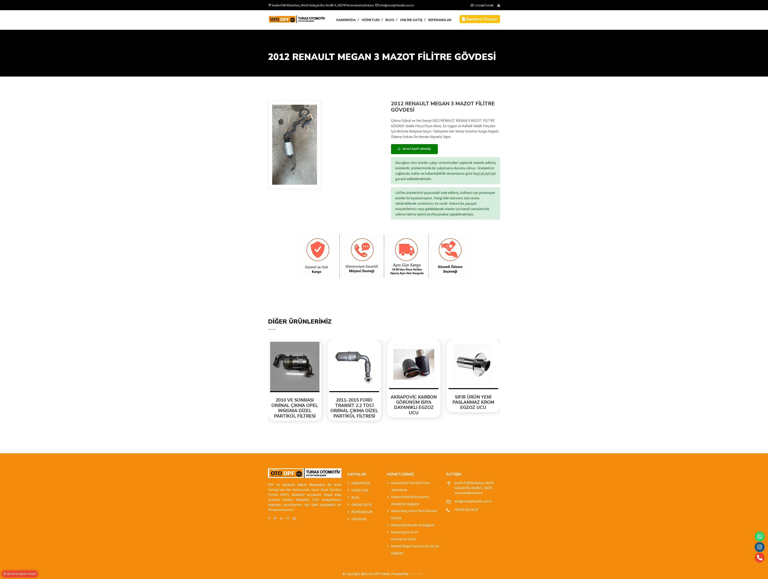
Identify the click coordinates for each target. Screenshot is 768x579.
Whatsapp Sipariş (416, 149)
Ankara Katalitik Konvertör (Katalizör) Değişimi (410, 500)
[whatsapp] (759, 536)
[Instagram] (759, 547)
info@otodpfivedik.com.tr (473, 501)
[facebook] (269, 518)
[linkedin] (281, 518)
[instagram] (288, 518)
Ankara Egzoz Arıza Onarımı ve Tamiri (404, 535)
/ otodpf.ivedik (483, 5)
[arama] (759, 557)
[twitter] (275, 518)
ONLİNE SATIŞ (411, 20)
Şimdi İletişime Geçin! (21, 574)
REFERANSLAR (439, 20)
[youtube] (498, 5)
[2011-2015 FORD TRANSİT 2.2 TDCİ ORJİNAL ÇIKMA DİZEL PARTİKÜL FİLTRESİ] (295, 367)
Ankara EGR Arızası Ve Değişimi (413, 525)
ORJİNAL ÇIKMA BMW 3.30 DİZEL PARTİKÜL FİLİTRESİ (473, 402)
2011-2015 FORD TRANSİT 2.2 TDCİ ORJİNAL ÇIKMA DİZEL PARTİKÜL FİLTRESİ (295, 408)
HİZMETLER (371, 20)
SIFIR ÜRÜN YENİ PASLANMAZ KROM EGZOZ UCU (414, 402)
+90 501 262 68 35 (466, 509)
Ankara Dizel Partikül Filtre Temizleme (410, 486)
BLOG (389, 20)
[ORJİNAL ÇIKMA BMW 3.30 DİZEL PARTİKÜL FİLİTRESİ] (473, 365)
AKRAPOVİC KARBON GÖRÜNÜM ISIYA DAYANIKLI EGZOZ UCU (354, 405)
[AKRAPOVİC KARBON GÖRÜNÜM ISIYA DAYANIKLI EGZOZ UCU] (354, 365)
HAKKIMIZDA (346, 20)
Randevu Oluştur (481, 19)
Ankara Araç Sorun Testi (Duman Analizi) (414, 514)
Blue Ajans (417, 574)
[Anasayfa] (297, 19)
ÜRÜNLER (358, 519)
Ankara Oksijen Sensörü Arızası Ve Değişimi (415, 549)
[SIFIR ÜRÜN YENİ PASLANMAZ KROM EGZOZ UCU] (414, 365)
